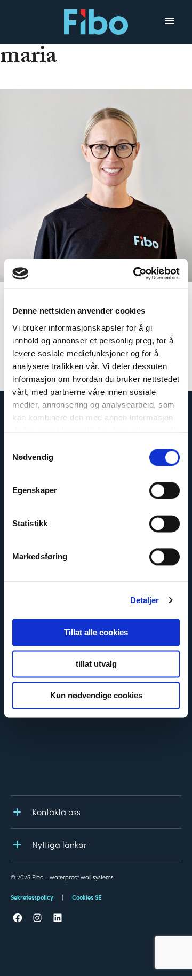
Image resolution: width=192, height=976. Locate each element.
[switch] (164, 490)
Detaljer (144, 600)
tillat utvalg (96, 663)
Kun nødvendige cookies (96, 695)
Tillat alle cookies (96, 632)
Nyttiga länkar (59, 844)
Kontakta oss (56, 812)
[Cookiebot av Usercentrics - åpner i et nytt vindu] (135, 273)
